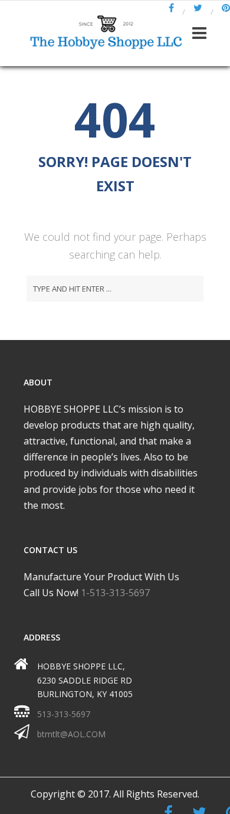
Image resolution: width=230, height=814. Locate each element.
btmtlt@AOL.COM (71, 734)
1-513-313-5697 (115, 592)
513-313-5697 (63, 714)
